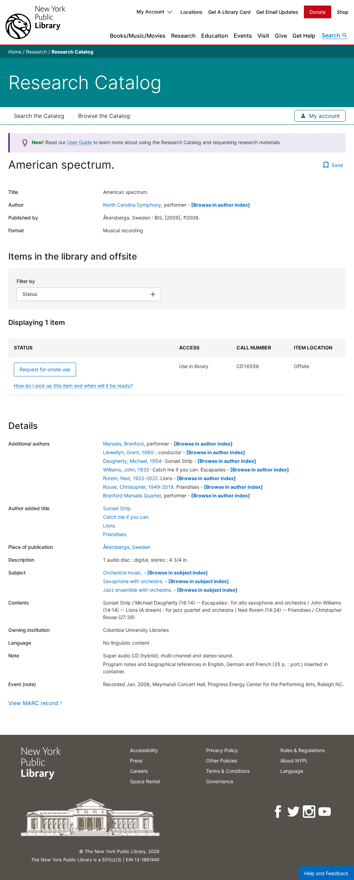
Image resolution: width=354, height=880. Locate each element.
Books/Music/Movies (138, 35)
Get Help (303, 35)
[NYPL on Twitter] (294, 812)
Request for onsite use (45, 369)
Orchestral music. (122, 572)
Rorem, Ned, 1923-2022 (130, 478)
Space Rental (145, 781)
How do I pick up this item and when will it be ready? (73, 385)
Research (183, 35)
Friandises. (115, 534)
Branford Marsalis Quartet (132, 495)
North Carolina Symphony (132, 205)
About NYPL (294, 761)
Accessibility (144, 750)
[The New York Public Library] (35, 22)
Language (291, 771)
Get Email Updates (277, 12)
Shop (342, 12)
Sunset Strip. (117, 508)
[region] (177, 367)
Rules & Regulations (302, 750)
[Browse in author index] (220, 205)
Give (281, 35)
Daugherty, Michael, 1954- (133, 461)
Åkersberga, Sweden (126, 547)
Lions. (109, 525)
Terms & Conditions (228, 771)
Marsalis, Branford (123, 444)
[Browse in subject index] (177, 572)
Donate (317, 12)
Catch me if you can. (126, 517)
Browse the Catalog (104, 115)
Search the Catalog (39, 115)
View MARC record (33, 703)
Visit (263, 35)
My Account (150, 12)
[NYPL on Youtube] (325, 812)
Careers (139, 771)
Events (243, 35)
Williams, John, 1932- (127, 469)
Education (214, 35)
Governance (219, 781)
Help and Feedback (326, 873)
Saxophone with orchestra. (133, 581)
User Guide (79, 142)
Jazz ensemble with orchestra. (137, 590)
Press (136, 761)
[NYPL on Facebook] (278, 812)
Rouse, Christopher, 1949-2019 (138, 487)
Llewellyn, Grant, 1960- (129, 452)
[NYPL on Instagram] (309, 812)
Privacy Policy (222, 750)
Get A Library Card (229, 12)
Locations (191, 12)
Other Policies (221, 761)
